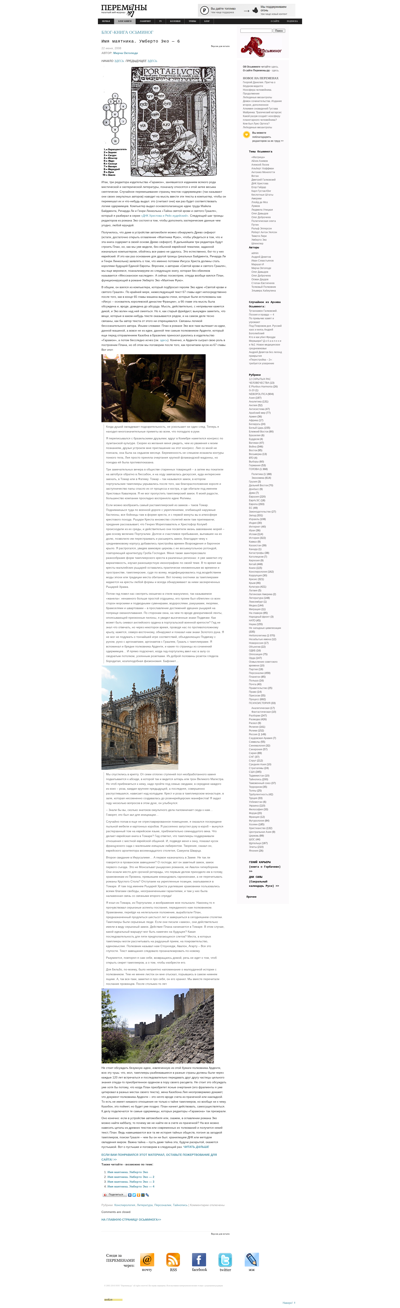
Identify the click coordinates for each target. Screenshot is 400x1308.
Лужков (255, 206)
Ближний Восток (258, 431)
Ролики (253, 730)
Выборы (254, 461)
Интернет (255, 526)
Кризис (253, 579)
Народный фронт (259, 616)
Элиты (253, 847)
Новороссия (256, 643)
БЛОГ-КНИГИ (124, 21)
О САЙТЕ (275, 21)
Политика (257, 474)
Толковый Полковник (263, 286)
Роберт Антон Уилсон (264, 232)
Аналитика (255, 401)
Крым (252, 583)
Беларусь (254, 424)
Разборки (254, 715)
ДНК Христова (259, 183)
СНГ (251, 756)
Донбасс (254, 489)
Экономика (257, 477)
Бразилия (255, 435)
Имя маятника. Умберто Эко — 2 (131, 1177)
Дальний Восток (258, 485)
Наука (252, 624)
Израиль (254, 519)
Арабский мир (257, 412)
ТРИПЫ (192, 21)
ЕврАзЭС (254, 500)
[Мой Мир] (143, 1195)
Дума (252, 492)
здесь (164, 340)
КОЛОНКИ (175, 21)
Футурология (256, 820)
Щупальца (255, 843)
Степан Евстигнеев (262, 283)
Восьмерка (255, 454)
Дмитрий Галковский (263, 179)
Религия (254, 726)
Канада (253, 549)
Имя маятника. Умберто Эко (128, 1172)
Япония (253, 850)
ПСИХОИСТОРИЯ (259, 703)
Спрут (252, 760)
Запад (252, 515)
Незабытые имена (260, 639)
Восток (253, 450)
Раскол (253, 723)
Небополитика (257, 635)
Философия (256, 809)
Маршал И (257, 264)
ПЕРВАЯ (106, 21)
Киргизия (254, 560)
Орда (252, 658)
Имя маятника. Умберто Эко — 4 (131, 1186)
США (252, 771)
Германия (255, 465)
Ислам (253, 534)
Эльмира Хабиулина (263, 290)
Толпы (252, 790)
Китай (252, 564)
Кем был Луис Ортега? (256, 123)
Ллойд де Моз (259, 202)
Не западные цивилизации (265, 628)
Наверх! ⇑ (289, 1302)
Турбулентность (258, 794)
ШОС (252, 839)
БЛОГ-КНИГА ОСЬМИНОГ (127, 32)
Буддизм (254, 439)
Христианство (257, 828)
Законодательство (260, 511)
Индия (253, 522)
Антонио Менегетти (263, 172)
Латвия (253, 590)
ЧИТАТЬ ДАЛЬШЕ (196, 1146)
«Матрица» (258, 157)
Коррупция (255, 575)
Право (252, 691)
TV (160, 21)
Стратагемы (256, 768)
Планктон (254, 676)
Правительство (258, 688)
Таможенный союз (260, 783)
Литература (145, 1205)
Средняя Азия (257, 764)
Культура (254, 586)
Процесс (254, 699)
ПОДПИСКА (292, 21)
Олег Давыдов (259, 213)
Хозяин (253, 824)
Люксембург (256, 601)
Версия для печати (220, 46)
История (254, 538)
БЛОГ (207, 21)
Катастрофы (256, 553)
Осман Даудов (259, 279)
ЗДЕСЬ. (119, 61)
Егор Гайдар (258, 187)
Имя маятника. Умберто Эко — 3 (131, 1181)
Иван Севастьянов (262, 260)
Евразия (254, 496)
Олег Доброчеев (261, 217)
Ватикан (254, 442)
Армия (253, 416)
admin (255, 253)
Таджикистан (256, 775)
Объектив (254, 646)
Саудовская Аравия (260, 738)
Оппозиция (255, 654)
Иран (252, 530)
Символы (254, 741)
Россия (253, 734)
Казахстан (255, 545)
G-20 (252, 390)
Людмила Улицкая (262, 209)
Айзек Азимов (259, 161)
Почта (252, 684)
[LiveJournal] (147, 1195)
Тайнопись (180, 1205)
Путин (255, 224)
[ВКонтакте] (130, 1195)
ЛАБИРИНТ (145, 21)
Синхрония (255, 749)
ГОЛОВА (254, 469)
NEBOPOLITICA (258, 394)
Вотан (255, 176)
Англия (253, 405)
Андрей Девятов (261, 256)
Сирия (253, 753)
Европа (253, 504)
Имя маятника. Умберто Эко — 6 (140, 41)
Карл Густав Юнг (261, 191)
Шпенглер (257, 243)
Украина (254, 805)
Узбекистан (255, 801)
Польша (254, 680)
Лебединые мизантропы (257, 97)
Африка (253, 420)
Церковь (254, 835)
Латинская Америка (260, 594)
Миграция (255, 609)
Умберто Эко (259, 239)
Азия (252, 397)
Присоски (254, 695)
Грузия (253, 481)
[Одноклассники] (138, 1195)
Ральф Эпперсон (261, 228)
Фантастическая (261, 711)
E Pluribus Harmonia (260, 386)
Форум (253, 813)
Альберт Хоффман (262, 168)
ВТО (251, 457)
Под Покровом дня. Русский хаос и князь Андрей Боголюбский (265, 329)
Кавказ (253, 541)
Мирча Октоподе (125, 53)
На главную (255, 613)
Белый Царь (256, 427)
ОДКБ (252, 650)
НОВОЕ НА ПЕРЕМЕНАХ (261, 78)
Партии (253, 669)
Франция (254, 816)
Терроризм (255, 786)
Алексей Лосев (260, 164)
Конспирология (124, 1205)
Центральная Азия (260, 832)
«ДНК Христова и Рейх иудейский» (164, 215)
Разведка (254, 719)
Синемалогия (257, 745)
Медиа (253, 605)
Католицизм (256, 556)
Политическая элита (263, 221)
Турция (253, 798)
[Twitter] (134, 1195)
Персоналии (162, 1205)
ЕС (250, 507)
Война (252, 446)
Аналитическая (260, 708)
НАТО (252, 620)
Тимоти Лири (259, 236)
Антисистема (257, 409)
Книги (252, 568)
